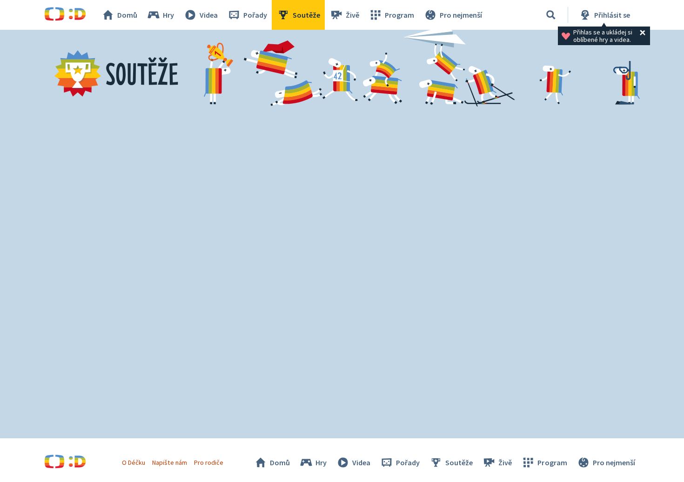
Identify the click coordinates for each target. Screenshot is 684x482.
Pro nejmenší (461, 15)
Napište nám (169, 462)
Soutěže (306, 15)
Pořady (255, 15)
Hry (168, 15)
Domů (127, 15)
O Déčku (133, 462)
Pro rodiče (208, 462)
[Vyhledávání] (551, 15)
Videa (209, 15)
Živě (352, 15)
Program (399, 15)
